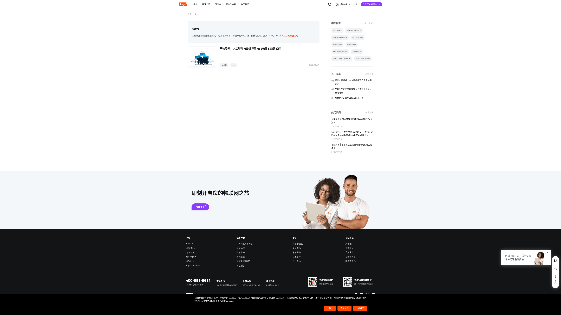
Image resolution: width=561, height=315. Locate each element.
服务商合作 (350, 261)
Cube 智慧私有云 (244, 243)
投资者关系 (350, 257)
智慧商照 (241, 257)
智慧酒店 (241, 248)
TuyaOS (189, 243)
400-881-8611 (198, 280)
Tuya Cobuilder (193, 265)
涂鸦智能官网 (292, 35)
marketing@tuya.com (227, 285)
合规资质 (349, 252)
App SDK (190, 252)
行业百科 (296, 261)
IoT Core (190, 261)
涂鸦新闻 (349, 248)
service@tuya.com (251, 285)
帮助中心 (296, 248)
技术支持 (296, 257)
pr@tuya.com (272, 285)
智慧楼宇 (241, 265)
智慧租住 (241, 252)
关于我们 (349, 243)
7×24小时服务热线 (194, 285)
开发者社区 (297, 243)
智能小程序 (191, 257)
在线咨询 (296, 252)
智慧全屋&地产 (243, 261)
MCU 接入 (190, 248)
